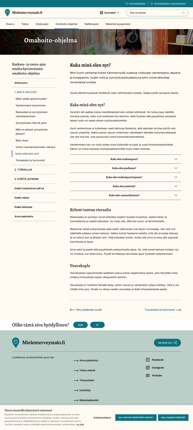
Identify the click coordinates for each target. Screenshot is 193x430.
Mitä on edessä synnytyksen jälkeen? (32, 131)
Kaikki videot (21, 197)
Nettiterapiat (91, 23)
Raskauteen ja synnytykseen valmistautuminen (31, 114)
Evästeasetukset (102, 417)
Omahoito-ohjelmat (66, 23)
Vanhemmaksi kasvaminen (31, 105)
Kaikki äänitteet (23, 207)
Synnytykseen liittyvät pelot (31, 122)
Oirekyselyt (42, 23)
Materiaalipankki (88, 400)
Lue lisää (80, 424)
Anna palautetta (23, 216)
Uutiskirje (84, 390)
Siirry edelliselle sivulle (89, 309)
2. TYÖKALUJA (23, 169)
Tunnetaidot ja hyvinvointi (30, 160)
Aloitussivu (21, 82)
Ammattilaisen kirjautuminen (170, 3)
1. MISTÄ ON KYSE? (25, 92)
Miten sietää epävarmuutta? (31, 98)
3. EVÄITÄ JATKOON (26, 178)
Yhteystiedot (86, 380)
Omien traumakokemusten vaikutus (35, 147)
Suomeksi (108, 14)
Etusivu (10, 23)
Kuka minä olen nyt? (27, 153)
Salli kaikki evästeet (173, 417)
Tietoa (24, 23)
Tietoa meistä (87, 370)
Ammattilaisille (137, 3)
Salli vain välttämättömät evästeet (135, 417)
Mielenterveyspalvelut (118, 23)
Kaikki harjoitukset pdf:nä (29, 188)
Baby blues (22, 140)
